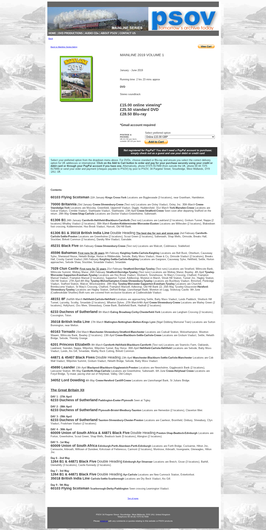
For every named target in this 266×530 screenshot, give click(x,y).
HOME (52, 33)
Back (50, 38)
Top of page (133, 498)
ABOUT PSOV (109, 33)
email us (104, 521)
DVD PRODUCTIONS (70, 33)
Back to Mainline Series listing (64, 47)
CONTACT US (128, 33)
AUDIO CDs (92, 33)
